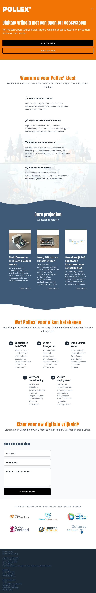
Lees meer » (25, 288)
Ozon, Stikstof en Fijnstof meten (47, 259)
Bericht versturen (27, 491)
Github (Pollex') (7, 552)
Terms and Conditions (10, 560)
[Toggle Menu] (93, 9)
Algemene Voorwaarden (10, 558)
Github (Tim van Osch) (10, 554)
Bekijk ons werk (48, 50)
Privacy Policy (7, 564)
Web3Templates (45, 566)
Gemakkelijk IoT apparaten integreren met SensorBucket (75, 263)
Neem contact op (48, 43)
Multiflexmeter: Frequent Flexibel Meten (20, 261)
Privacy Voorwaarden (9, 562)
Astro (29, 566)
